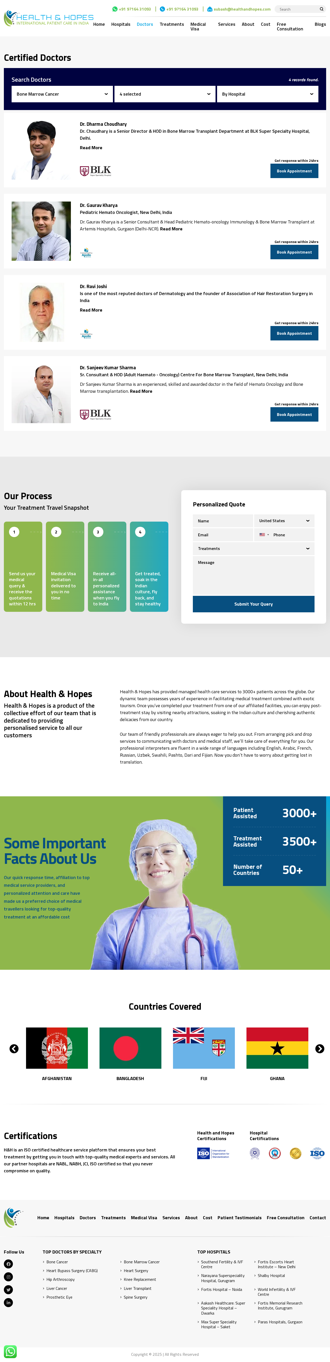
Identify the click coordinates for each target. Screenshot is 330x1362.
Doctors (145, 24)
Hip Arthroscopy (60, 1279)
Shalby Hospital (271, 1275)
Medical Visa (198, 26)
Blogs (320, 24)
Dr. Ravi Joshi (93, 286)
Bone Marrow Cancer (38, 93)
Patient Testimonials (240, 1217)
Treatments (172, 24)
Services (226, 24)
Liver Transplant (138, 1288)
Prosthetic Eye (59, 1297)
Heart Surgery (136, 1270)
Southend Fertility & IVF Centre (222, 1264)
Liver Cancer (56, 1288)
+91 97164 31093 (135, 9)
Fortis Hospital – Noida (221, 1289)
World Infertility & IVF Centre (277, 1292)
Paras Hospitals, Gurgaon (280, 1321)
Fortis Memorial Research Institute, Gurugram (280, 1305)
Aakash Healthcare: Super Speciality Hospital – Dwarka (223, 1308)
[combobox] (262, 535)
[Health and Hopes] (48, 18)
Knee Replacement (140, 1279)
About (248, 24)
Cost (265, 24)
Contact (318, 1217)
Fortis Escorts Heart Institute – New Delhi (276, 1264)
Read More (91, 147)
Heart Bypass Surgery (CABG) (72, 1270)
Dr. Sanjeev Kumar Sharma (108, 367)
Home (99, 24)
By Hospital (233, 93)
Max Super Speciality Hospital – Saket (219, 1324)
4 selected (130, 93)
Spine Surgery (135, 1297)
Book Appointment (294, 171)
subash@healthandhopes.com (242, 9)
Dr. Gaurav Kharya (99, 205)
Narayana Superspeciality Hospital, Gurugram (223, 1278)
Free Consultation (290, 26)
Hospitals (120, 24)
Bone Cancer (57, 1261)
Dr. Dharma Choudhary (103, 124)
